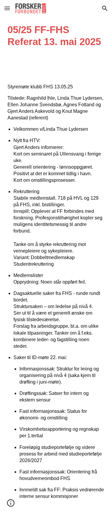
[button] (7, 8)
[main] (56, 35)
